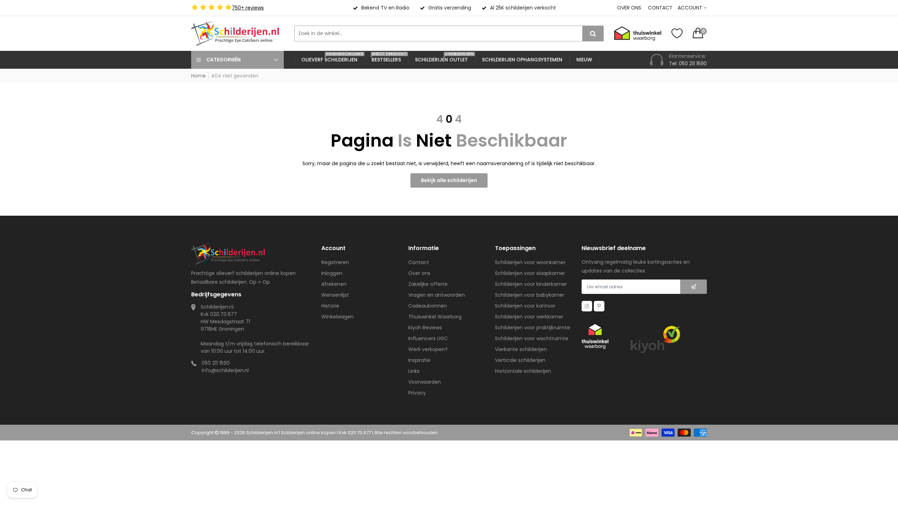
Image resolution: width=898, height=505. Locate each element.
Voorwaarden (424, 381)
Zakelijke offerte (428, 284)
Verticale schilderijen (520, 360)
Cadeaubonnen (427, 305)
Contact (660, 7)
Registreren (335, 262)
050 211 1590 (216, 362)
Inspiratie (419, 360)
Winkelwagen (337, 316)
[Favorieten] (677, 33)
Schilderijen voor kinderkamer (531, 284)
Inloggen (331, 273)
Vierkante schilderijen (521, 349)
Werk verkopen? (428, 349)
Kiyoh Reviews (425, 327)
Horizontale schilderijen (523, 371)
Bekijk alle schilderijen (449, 180)
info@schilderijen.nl (225, 370)
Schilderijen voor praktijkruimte (532, 327)
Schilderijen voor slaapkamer (530, 273)
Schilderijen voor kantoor (525, 305)
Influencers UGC (428, 338)
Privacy (417, 392)
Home (198, 75)
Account (691, 7)
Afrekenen (334, 284)
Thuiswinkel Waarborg (435, 316)
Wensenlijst (335, 294)
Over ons (629, 7)
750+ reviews (248, 7)
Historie (330, 305)
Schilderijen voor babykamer (529, 294)
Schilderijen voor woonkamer (530, 262)
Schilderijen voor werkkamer (529, 316)
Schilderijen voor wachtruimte (531, 338)
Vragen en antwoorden (436, 294)
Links (414, 371)
